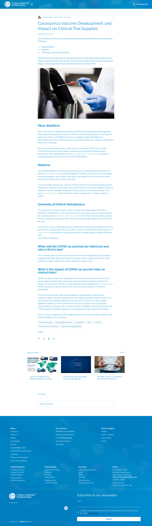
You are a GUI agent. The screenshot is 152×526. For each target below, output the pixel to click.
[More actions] (113, 17)
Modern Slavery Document (20, 451)
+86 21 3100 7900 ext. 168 (122, 485)
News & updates (107, 435)
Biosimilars (60, 444)
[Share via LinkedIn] (49, 339)
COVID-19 (98, 322)
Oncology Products (63, 441)
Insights (40, 331)
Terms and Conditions (18, 461)
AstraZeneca (79, 322)
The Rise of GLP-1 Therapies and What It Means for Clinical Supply (109, 378)
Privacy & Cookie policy (19, 457)
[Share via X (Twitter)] (44, 339)
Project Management (64, 438)
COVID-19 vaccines (45, 322)
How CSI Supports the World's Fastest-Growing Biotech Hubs (40, 378)
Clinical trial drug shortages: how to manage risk (75, 378)
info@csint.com (16, 478)
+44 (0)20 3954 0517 (17, 480)
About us (13, 435)
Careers (13, 444)
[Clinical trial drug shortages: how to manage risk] (76, 364)
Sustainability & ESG (18, 448)
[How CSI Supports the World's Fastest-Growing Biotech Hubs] (42, 364)
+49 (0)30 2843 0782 (85, 483)
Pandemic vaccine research (48, 326)
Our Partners (15, 441)
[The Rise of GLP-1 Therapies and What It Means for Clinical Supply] (110, 364)
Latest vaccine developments (71, 326)
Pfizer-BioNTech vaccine (64, 322)
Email (79, 501)
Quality (13, 438)
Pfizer (89, 322)
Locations (14, 454)
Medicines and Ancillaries (65, 431)
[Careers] (142, 4)
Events (103, 441)
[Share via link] (54, 339)
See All (122, 352)
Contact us (14, 431)
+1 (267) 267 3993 (50, 483)
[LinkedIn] (66, 508)
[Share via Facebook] (39, 339)
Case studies (106, 438)
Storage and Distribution (65, 435)
